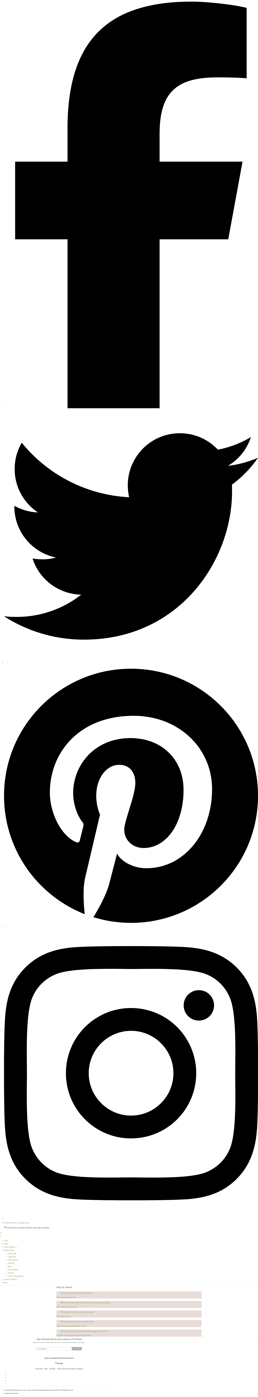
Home (6, 1240)
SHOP (6, 1244)
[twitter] (131, 663)
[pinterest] (131, 926)
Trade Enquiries (13, 1269)
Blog (9, 1266)
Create (16, 1393)
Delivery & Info (9, 1250)
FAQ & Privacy (13, 1260)
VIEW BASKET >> (10, 1247)
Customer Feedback (10, 1279)
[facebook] (131, 408)
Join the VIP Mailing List (16, 1276)
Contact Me (12, 1257)
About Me (11, 1263)
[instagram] (131, 1218)
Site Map (11, 1273)
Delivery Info (12, 1253)
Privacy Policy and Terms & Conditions (70, 1368)
